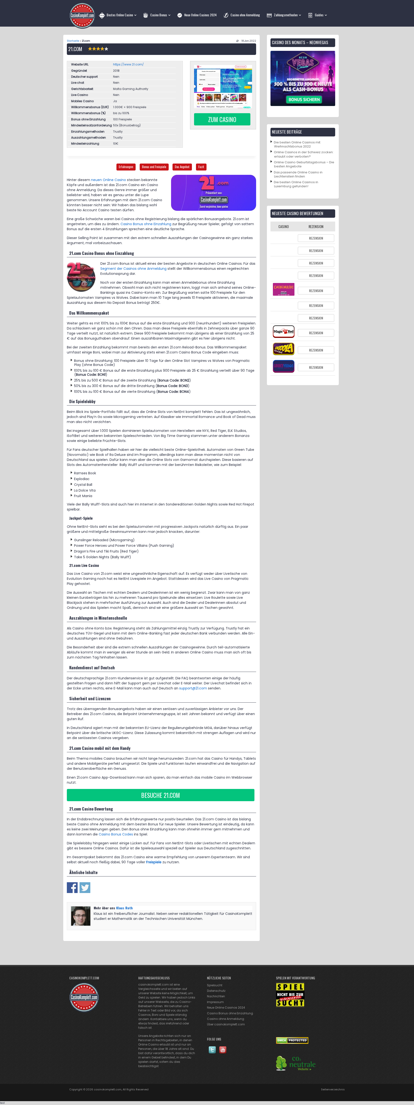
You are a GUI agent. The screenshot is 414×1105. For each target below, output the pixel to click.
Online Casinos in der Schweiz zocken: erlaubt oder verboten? (304, 154)
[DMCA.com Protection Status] (292, 1043)
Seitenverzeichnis (333, 1089)
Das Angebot (182, 167)
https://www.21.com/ (128, 64)
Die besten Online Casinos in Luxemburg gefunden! (296, 184)
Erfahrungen (126, 167)
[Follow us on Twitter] (212, 1053)
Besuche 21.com (160, 795)
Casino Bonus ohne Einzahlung (146, 224)
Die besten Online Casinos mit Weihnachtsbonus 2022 (297, 144)
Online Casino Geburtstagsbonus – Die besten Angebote (304, 164)
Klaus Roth (124, 907)
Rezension (316, 238)
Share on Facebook (72, 887)
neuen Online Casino (108, 179)
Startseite (73, 41)
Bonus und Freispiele (154, 167)
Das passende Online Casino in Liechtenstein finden (298, 174)
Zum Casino (222, 119)
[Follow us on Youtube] (223, 1053)
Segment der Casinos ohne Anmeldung (133, 268)
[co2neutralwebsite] (296, 1070)
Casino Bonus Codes (116, 834)
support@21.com (193, 688)
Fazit (201, 167)
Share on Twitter (85, 887)
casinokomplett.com (107, 1089)
